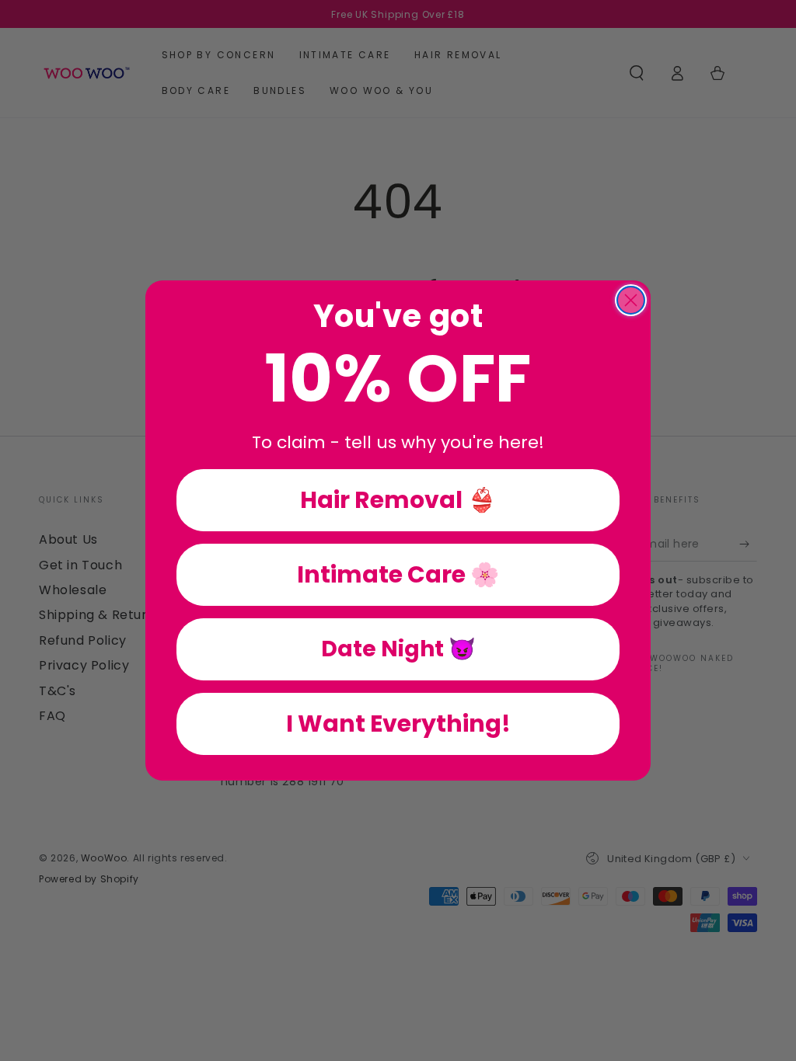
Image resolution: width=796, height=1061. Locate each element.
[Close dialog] (630, 300)
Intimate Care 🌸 (398, 574)
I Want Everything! (398, 723)
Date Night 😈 (398, 649)
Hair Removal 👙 (398, 500)
